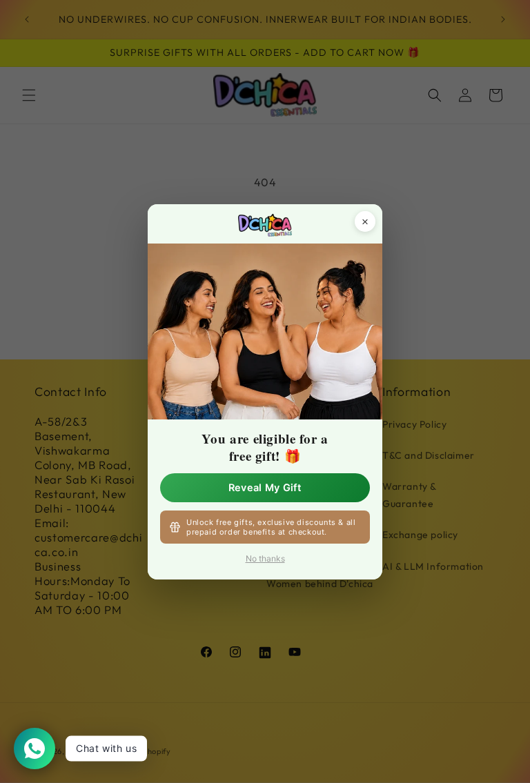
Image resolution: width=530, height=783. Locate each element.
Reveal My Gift (265, 487)
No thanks (265, 558)
